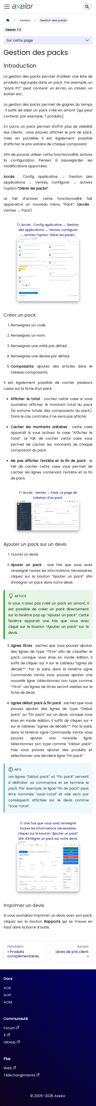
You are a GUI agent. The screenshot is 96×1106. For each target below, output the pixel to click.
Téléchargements (19, 1075)
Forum (9, 1028)
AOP (7, 995)
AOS (7, 988)
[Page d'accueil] (8, 20)
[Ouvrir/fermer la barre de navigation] (7, 6)
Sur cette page (19, 40)
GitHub (10, 1042)
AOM (8, 1002)
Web (8, 1068)
